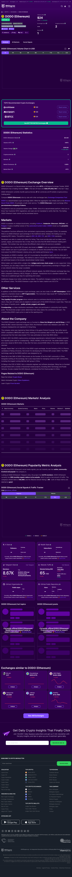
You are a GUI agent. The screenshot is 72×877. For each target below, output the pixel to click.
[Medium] (18, 831)
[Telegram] (6, 831)
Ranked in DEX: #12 (17, 23)
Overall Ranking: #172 (7, 23)
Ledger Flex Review (30, 806)
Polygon (4, 226)
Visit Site (5, 19)
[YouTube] (9, 831)
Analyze (13, 686)
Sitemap (38, 868)
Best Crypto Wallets (6, 801)
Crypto (7, 12)
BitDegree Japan (53, 806)
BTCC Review (53, 777)
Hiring (50, 809)
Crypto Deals (4, 787)
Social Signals (27, 42)
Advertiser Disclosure (65, 868)
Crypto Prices (5, 809)
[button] (65, 6)
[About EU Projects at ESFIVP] (8, 840)
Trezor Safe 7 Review (31, 808)
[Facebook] (12, 831)
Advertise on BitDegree (55, 801)
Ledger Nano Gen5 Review (32, 811)
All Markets (16, 42)
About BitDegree (53, 789)
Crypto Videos (5, 784)
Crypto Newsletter (6, 777)
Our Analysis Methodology (56, 794)
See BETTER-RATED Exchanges (35, 123)
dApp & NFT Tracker (6, 811)
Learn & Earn (4, 772)
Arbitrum (39, 223)
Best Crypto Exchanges (7, 796)
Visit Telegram (30, 565)
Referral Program (53, 799)
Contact (51, 811)
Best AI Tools (4, 806)
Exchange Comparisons (7, 799)
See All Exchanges (36, 716)
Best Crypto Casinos (6, 804)
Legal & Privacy (46, 868)
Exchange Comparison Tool (57, 197)
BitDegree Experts (54, 792)
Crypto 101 (4, 775)
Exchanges (14, 12)
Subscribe (64, 763)
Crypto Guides (5, 780)
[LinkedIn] (15, 831)
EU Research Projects (55, 796)
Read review (63, 107)
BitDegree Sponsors (54, 804)
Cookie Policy (54, 868)
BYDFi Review (53, 780)
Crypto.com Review (54, 782)
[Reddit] (25, 831)
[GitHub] (28, 831)
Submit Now (27, 558)
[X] (2, 831)
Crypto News (17, 377)
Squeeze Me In (58, 743)
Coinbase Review (54, 772)
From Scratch (15, 383)
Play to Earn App (5, 789)
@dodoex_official (10, 490)
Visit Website (65, 565)
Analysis (6, 42)
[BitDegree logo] (6, 850)
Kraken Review (53, 775)
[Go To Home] (2, 11)
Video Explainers (23, 380)
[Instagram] (21, 831)
